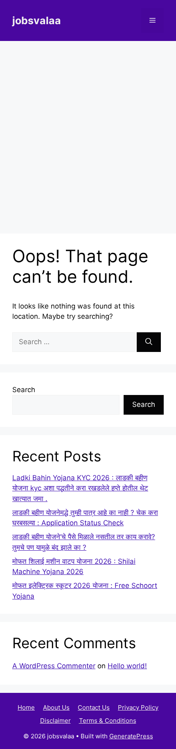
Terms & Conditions (107, 720)
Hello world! (127, 666)
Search (23, 390)
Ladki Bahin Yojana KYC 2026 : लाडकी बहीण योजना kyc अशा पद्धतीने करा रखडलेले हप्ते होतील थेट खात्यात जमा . (80, 488)
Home (26, 707)
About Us (56, 707)
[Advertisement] (88, 133)
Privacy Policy (138, 707)
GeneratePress (131, 736)
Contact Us (94, 707)
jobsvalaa (36, 20)
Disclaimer (55, 720)
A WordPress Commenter (53, 666)
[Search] (149, 342)
